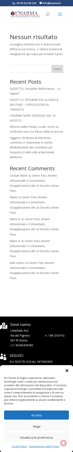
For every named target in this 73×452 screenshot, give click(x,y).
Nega (36, 426)
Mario (13, 197)
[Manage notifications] (63, 443)
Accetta (36, 415)
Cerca (57, 69)
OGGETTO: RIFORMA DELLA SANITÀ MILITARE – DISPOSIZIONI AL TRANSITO (34, 104)
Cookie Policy (19, 446)
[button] (67, 370)
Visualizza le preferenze (36, 437)
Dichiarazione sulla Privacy (44, 446)
